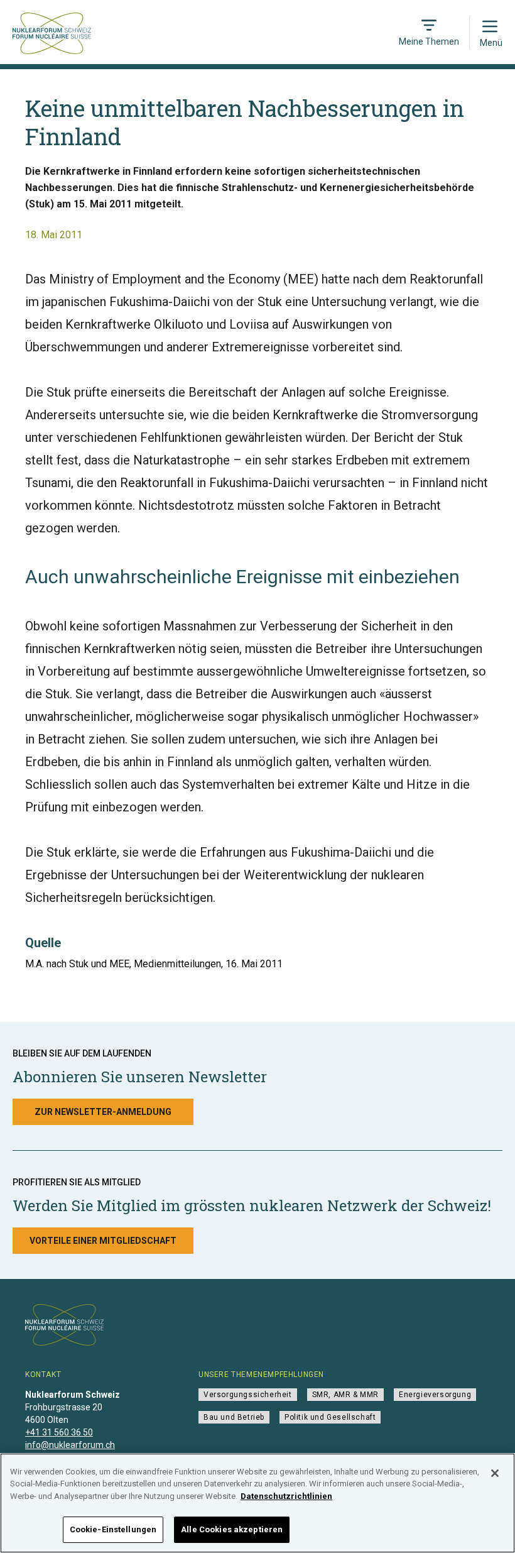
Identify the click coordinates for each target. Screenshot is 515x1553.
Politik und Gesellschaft (330, 1417)
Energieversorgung (435, 1394)
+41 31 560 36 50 (59, 1432)
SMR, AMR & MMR (345, 1394)
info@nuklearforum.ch (70, 1445)
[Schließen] (495, 1473)
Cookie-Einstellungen (113, 1529)
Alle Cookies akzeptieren (232, 1529)
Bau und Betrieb (233, 1417)
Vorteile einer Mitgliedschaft (103, 1241)
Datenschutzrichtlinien (286, 1496)
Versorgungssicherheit (247, 1394)
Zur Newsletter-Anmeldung (103, 1112)
